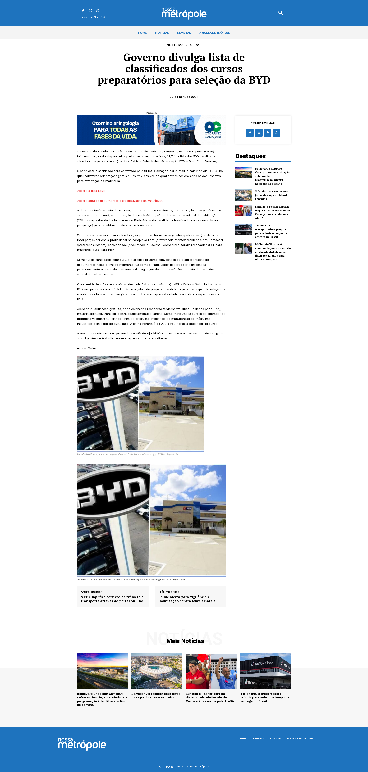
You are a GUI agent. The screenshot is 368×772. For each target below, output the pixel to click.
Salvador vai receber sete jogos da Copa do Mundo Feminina (271, 195)
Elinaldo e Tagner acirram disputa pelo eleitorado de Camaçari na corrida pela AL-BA (272, 212)
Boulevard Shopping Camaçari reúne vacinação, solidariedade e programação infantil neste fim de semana (272, 176)
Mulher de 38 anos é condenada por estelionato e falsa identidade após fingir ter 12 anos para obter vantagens (273, 252)
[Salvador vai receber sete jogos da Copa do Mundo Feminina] (243, 195)
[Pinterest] (267, 133)
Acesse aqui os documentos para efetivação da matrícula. (120, 200)
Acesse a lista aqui (91, 191)
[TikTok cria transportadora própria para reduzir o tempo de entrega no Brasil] (243, 229)
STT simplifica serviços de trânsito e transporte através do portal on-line (112, 599)
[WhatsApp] (98, 11)
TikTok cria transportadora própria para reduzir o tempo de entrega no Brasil (271, 231)
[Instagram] (90, 11)
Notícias (175, 45)
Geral (195, 45)
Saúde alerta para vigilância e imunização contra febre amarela (187, 599)
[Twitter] (259, 133)
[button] (280, 13)
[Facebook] (83, 11)
